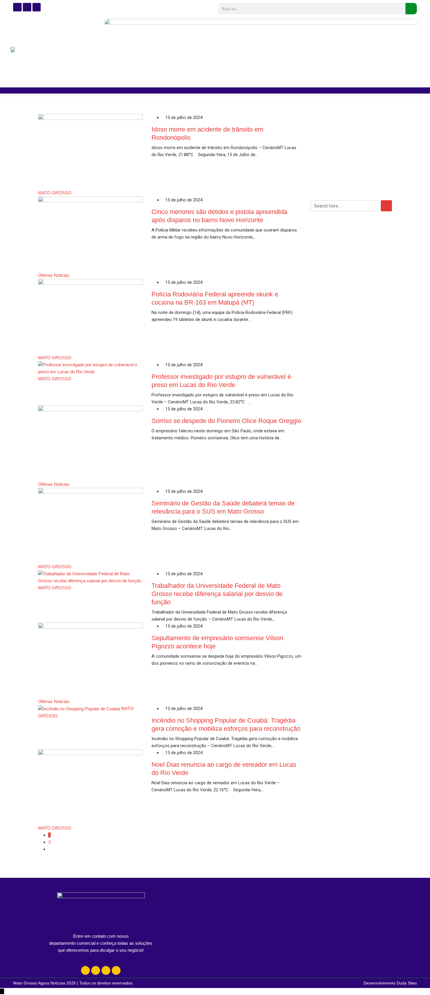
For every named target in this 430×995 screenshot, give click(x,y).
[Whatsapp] (106, 970)
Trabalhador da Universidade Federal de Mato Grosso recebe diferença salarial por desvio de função (217, 594)
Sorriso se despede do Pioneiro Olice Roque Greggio (226, 420)
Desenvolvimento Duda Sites (390, 983)
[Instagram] (85, 970)
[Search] (411, 8)
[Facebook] (95, 970)
